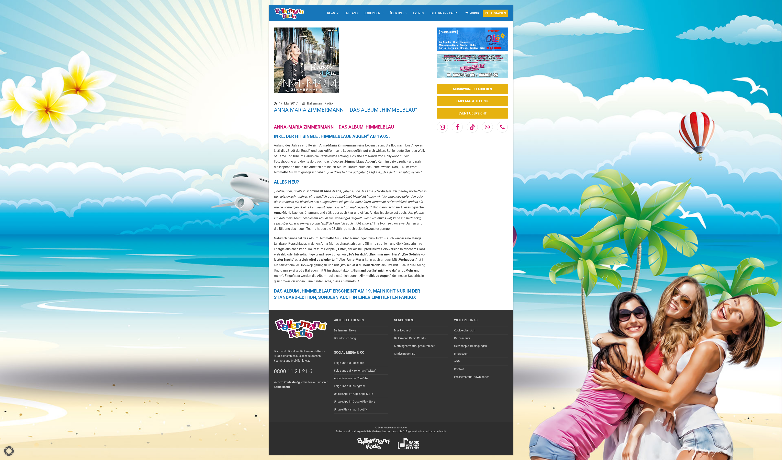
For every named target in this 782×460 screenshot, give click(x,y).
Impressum (461, 353)
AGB (457, 361)
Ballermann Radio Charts (410, 338)
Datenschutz (462, 338)
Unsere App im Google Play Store (354, 401)
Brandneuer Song (345, 338)
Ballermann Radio (320, 103)
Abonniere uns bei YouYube (351, 378)
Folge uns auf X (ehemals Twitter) (355, 370)
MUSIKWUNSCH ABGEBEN (472, 89)
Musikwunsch (403, 330)
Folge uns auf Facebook (349, 362)
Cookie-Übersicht (465, 330)
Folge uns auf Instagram (349, 386)
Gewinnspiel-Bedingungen (470, 346)
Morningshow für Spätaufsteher (414, 346)
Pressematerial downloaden (471, 377)
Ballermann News (345, 330)
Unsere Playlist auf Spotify (350, 409)
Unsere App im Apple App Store (353, 393)
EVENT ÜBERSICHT (472, 113)
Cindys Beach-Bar (405, 353)
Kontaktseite (282, 386)
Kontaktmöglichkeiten (298, 382)
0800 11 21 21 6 (293, 371)
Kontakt (459, 369)
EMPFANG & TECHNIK (472, 101)
